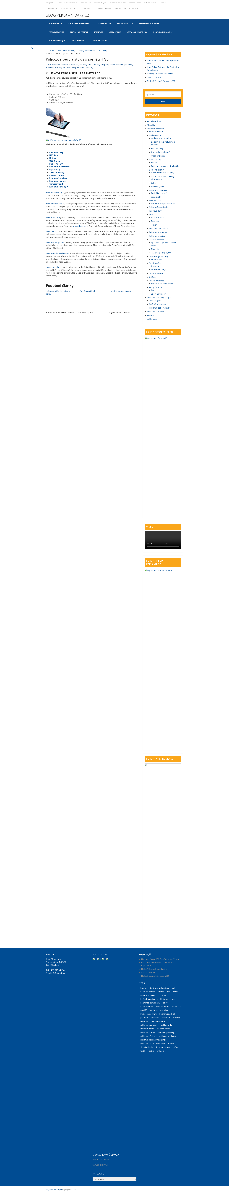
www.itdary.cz (52, 231)
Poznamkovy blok (167, 1014)
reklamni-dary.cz (100, 3)
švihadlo (160, 1051)
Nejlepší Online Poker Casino (160, 73)
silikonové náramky (165, 1043)
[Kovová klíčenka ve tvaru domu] (60, 300)
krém (172, 999)
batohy (143, 988)
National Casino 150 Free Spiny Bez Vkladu (160, 959)
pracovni (144, 1017)
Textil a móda (155, 263)
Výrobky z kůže (158, 156)
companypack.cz (135, 8)
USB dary (89, 67)
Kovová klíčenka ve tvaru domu (60, 312)
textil (142, 1051)
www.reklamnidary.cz (55, 192)
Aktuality (151, 125)
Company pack (56, 184)
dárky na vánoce (147, 991)
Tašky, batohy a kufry (161, 252)
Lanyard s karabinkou (150, 1002)
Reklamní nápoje (57, 181)
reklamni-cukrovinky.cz (117, 3)
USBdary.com (52, 8)
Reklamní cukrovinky (59, 166)
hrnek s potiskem (148, 995)
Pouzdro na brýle (159, 269)
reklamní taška (147, 1043)
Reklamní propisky (54, 67)
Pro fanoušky (94, 64)
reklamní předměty (167, 1036)
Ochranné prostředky (158, 207)
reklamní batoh (158, 1021)
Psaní (112, 64)
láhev (165, 1002)
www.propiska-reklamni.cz (57, 253)
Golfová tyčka (155, 300)
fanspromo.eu (86, 3)
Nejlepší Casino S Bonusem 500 (161, 81)
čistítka (151, 1051)
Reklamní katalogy (58, 186)
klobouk (164, 999)
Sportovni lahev (163, 1047)
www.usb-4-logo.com (55, 242)
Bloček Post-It (157, 217)
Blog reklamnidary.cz (67, 15)
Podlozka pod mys (148, 1014)
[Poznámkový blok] (92, 300)
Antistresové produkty (161, 138)
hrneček (162, 995)
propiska (166, 1017)
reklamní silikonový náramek (153, 1039)
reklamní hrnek (163, 1028)
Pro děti (154, 162)
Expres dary (54, 169)
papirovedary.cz (135, 3)
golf (168, 991)
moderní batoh (162, 1006)
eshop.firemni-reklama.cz (68, 3)
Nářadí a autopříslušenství (163, 203)
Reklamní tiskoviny (155, 311)
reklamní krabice (147, 1032)
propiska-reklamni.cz (87, 8)
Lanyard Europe (56, 175)
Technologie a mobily (158, 256)
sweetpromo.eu (120, 8)
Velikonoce (152, 319)
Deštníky (155, 266)
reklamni (144, 1021)
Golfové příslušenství (158, 304)
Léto (153, 290)
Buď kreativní (54, 64)
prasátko (155, 1017)
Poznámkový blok (85, 312)
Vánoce (150, 315)
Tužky (154, 225)
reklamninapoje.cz (104, 8)
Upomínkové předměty (73, 67)
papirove (154, 1010)
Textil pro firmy (56, 172)
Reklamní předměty (66, 50)
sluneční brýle (146, 1047)
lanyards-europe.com (68, 8)
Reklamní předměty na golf (159, 297)
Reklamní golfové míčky (159, 308)
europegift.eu (50, 3)
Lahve (153, 183)
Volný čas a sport (156, 287)
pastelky (164, 1010)
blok (173, 988)
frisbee (161, 991)
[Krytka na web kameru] (123, 300)
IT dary (52, 158)
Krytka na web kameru (119, 312)
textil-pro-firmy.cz (150, 3)
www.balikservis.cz (101, 1159)
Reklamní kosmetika (158, 232)
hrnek (175, 991)
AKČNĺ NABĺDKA (154, 121)
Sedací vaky (156, 197)
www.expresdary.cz (54, 267)
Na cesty (103, 50)
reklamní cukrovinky (149, 1025)
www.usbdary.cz (53, 217)
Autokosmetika (156, 131)
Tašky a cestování (87, 50)
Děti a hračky (155, 159)
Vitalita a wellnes (156, 280)
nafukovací (176, 1006)
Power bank (156, 259)
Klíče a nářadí (155, 200)
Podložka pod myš (159, 193)
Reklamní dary (56, 152)
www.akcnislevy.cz (100, 1165)
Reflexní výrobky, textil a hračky (165, 166)
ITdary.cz (163, 3)
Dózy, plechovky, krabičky (162, 172)
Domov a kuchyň (156, 169)
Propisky (105, 64)
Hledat (163, 102)
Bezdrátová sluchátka (159, 988)
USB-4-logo (54, 161)
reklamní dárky (147, 1028)
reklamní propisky (166, 1032)
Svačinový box (157, 186)
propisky (176, 1017)
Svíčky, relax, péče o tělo (162, 283)
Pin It (33, 48)
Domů (51, 50)
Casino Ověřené (154, 77)
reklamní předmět (148, 1036)
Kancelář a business (69, 64)
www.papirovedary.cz (55, 203)
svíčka (175, 1047)
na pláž (143, 1010)
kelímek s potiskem (149, 999)
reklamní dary (167, 1025)
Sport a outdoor (158, 294)
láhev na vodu (146, 1006)
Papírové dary (56, 164)
